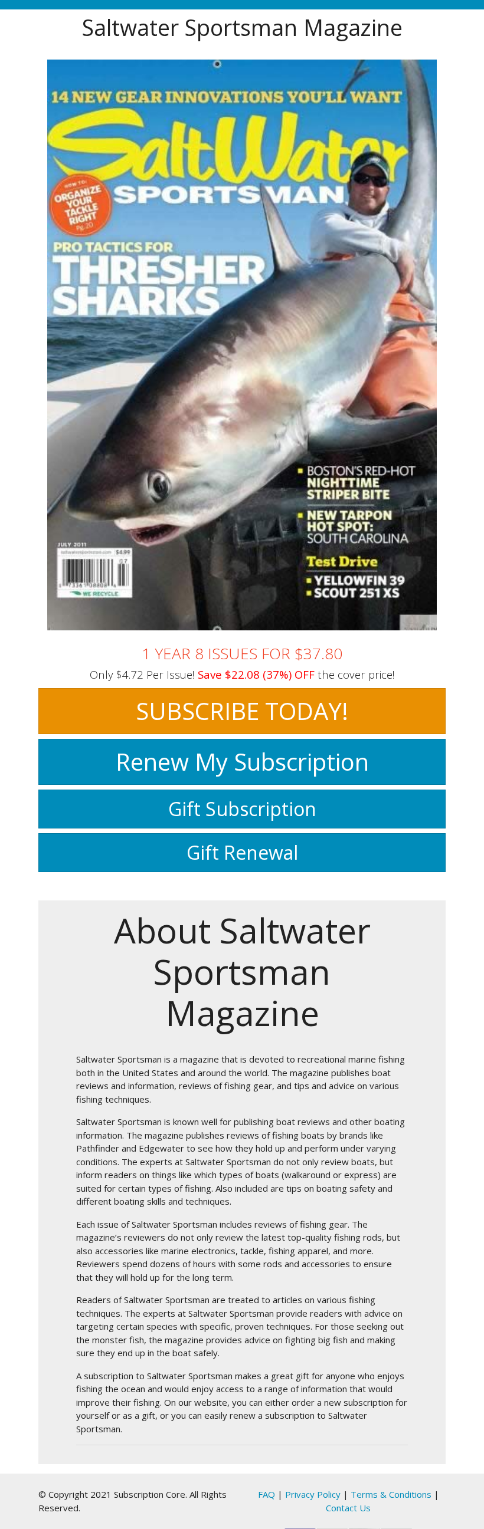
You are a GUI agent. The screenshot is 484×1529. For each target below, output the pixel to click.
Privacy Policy (313, 1494)
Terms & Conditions (391, 1494)
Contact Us (348, 1508)
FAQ (266, 1494)
